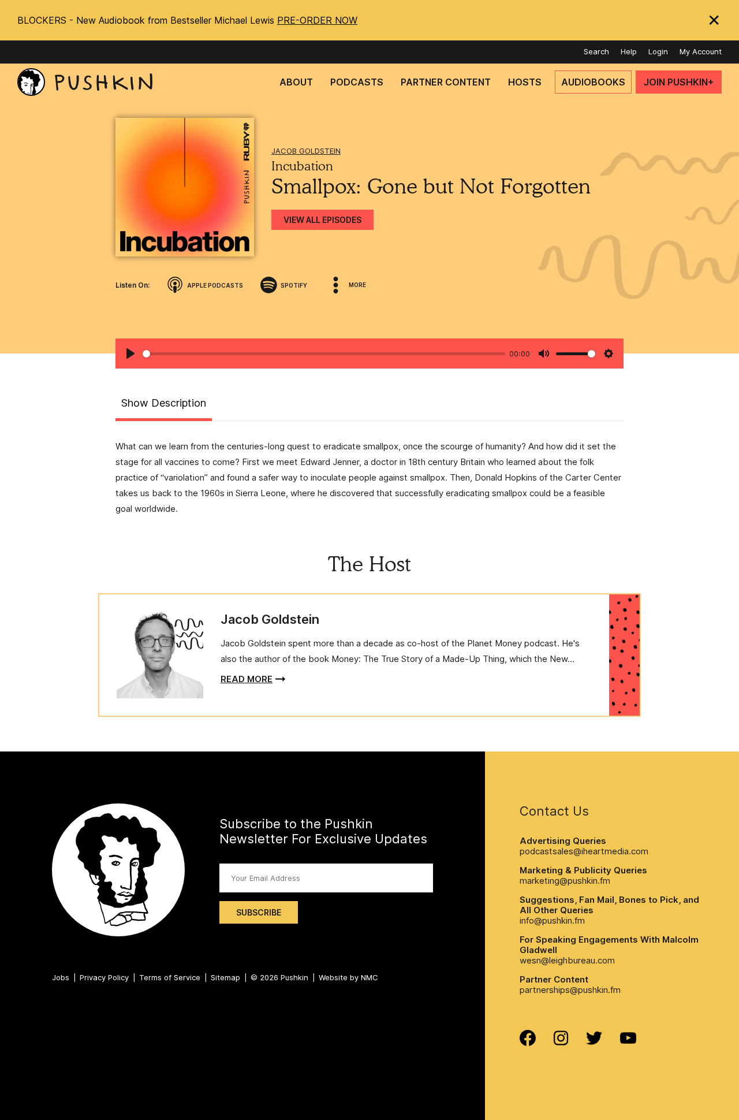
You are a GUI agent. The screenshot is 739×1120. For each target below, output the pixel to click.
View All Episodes (322, 220)
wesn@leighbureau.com (567, 960)
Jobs (60, 977)
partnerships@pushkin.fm (570, 989)
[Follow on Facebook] (528, 1042)
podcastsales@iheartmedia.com (584, 851)
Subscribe (258, 912)
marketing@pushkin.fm (565, 880)
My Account (701, 51)
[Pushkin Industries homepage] (84, 82)
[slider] (324, 353)
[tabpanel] (369, 477)
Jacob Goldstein (306, 150)
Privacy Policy (104, 977)
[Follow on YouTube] (628, 1040)
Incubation (302, 165)
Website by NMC (348, 977)
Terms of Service (169, 977)
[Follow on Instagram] (561, 1042)
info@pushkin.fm (552, 920)
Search (596, 51)
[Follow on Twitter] (594, 1041)
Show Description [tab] (163, 403)
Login (658, 51)
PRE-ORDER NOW (317, 20)
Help (629, 51)
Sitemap (225, 977)
